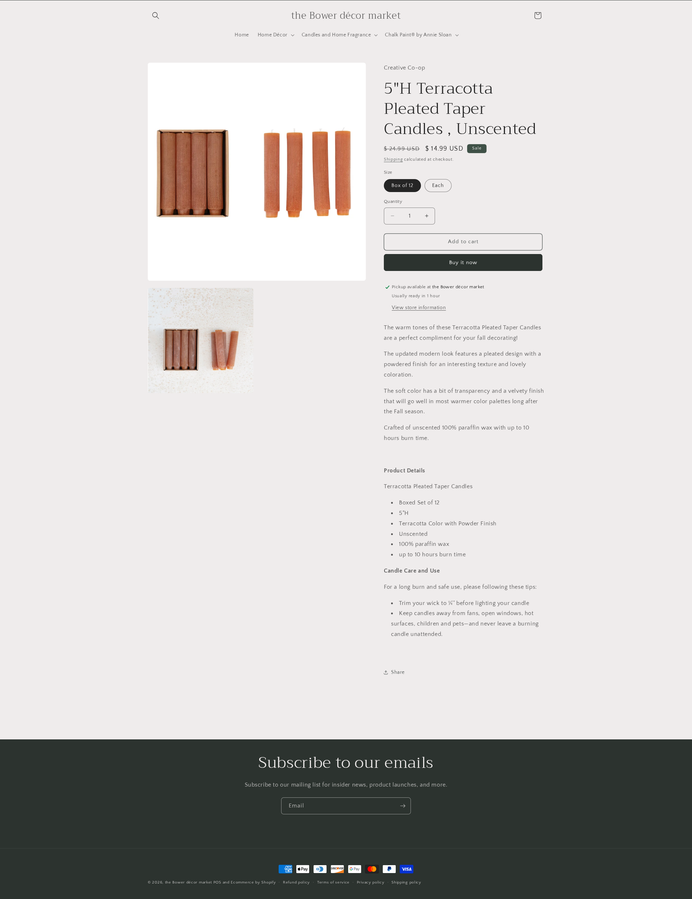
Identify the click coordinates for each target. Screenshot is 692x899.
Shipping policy (406, 882)
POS (217, 882)
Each (438, 185)
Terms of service (333, 882)
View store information (419, 308)
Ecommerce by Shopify (253, 882)
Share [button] (398, 672)
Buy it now (463, 262)
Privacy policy (371, 882)
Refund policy (296, 882)
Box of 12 (402, 185)
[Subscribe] (403, 805)
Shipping (393, 159)
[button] (156, 15)
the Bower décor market (188, 882)
